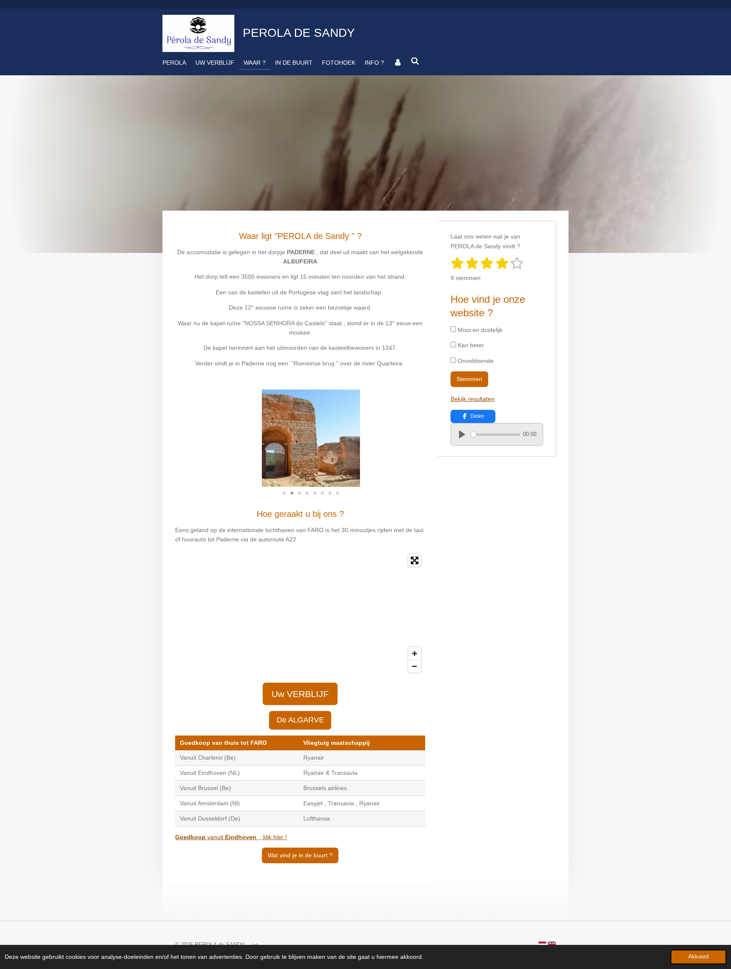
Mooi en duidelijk (479, 330)
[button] (352, 397)
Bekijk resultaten (473, 398)
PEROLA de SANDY (299, 32)
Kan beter (470, 345)
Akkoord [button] (698, 957)
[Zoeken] (415, 61)
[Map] (300, 613)
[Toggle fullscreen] (414, 560)
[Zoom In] (414, 653)
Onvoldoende (475, 360)
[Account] (398, 62)
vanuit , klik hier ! (231, 837)
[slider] (495, 435)
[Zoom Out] (414, 666)
